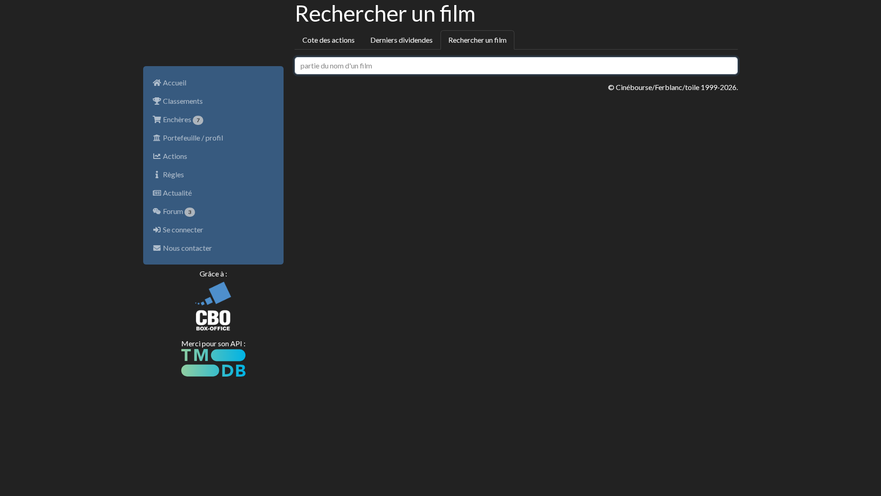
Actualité (177, 192)
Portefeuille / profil (192, 137)
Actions (174, 156)
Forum (176, 211)
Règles (173, 174)
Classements (182, 100)
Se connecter (182, 229)
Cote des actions (328, 39)
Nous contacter (187, 247)
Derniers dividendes (401, 39)
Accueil (174, 82)
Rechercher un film (477, 39)
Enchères (181, 119)
